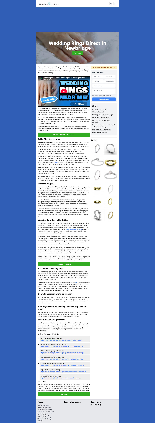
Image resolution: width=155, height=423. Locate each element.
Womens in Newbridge (44, 419)
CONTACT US (64, 394)
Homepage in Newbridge (45, 413)
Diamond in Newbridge (44, 409)
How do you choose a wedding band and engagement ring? (103, 126)
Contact (39, 421)
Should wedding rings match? (101, 130)
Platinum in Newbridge (44, 417)
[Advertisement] (84, 19)
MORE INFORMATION (64, 264)
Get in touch (78, 53)
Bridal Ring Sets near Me (99, 109)
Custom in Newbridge (44, 407)
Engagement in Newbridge (45, 411)
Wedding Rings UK (98, 112)
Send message (104, 99)
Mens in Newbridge (43, 415)
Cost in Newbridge (43, 405)
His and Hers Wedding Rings (101, 117)
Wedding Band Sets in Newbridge (102, 115)
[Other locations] (111, 3)
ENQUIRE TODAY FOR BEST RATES (64, 135)
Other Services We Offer (99, 132)
